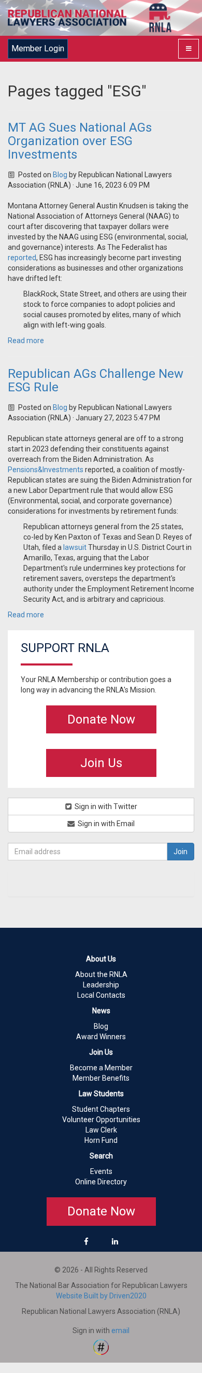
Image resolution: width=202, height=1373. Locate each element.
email (120, 1330)
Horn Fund (101, 1140)
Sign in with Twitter (105, 806)
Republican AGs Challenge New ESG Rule (95, 380)
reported (22, 257)
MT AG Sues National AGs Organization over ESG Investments (80, 141)
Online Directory (101, 1182)
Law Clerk (101, 1130)
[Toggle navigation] (188, 49)
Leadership (101, 985)
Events (101, 1171)
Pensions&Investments (45, 469)
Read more (26, 340)
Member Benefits (101, 1078)
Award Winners (101, 1036)
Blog (60, 175)
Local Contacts (101, 995)
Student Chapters (101, 1109)
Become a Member (101, 1068)
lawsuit (74, 547)
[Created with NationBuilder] (101, 1346)
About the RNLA (101, 974)
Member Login (37, 48)
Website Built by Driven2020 (101, 1296)
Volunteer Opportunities (101, 1119)
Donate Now (101, 719)
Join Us (101, 763)
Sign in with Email (105, 823)
